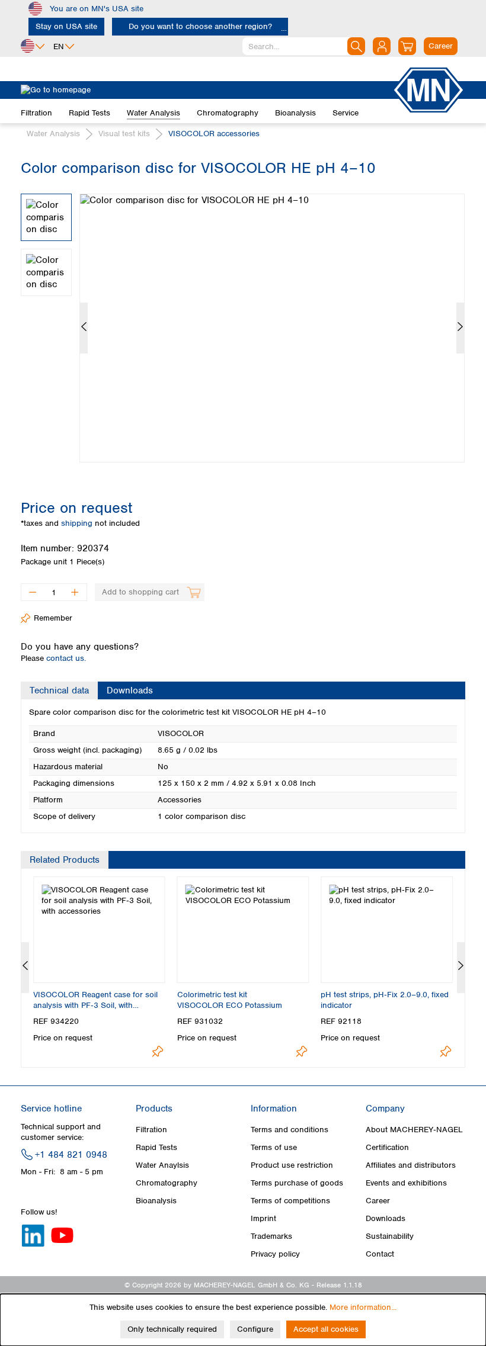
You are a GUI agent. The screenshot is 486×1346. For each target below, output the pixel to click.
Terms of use (274, 1147)
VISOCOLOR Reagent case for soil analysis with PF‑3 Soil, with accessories (95, 1000)
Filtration (151, 1130)
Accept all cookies (326, 1329)
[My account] (382, 46)
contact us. (66, 658)
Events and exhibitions (406, 1183)
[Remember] (158, 1051)
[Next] (460, 328)
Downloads (385, 1218)
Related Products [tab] (65, 860)
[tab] (59, 690)
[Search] (356, 46)
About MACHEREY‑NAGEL (414, 1130)
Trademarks (271, 1236)
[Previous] (84, 328)
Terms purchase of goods (297, 1183)
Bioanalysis (156, 1201)
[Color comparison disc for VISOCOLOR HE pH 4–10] (272, 328)
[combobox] (303, 46)
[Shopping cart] (407, 46)
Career (378, 1201)
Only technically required (172, 1329)
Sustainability (390, 1236)
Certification (387, 1147)
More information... (363, 1307)
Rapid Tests (156, 1147)
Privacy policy (275, 1254)
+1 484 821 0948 (71, 1155)
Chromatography (166, 1183)
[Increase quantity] (75, 592)
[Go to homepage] (206, 90)
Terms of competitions (290, 1201)
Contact (380, 1254)
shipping (78, 523)
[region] (243, 319)
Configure (255, 1329)
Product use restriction (292, 1165)
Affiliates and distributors (411, 1165)
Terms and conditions (289, 1130)
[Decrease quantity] (32, 592)
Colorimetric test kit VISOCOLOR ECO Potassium (229, 1000)
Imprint (263, 1218)
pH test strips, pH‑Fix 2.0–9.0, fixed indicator (385, 1000)
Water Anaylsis (162, 1165)
